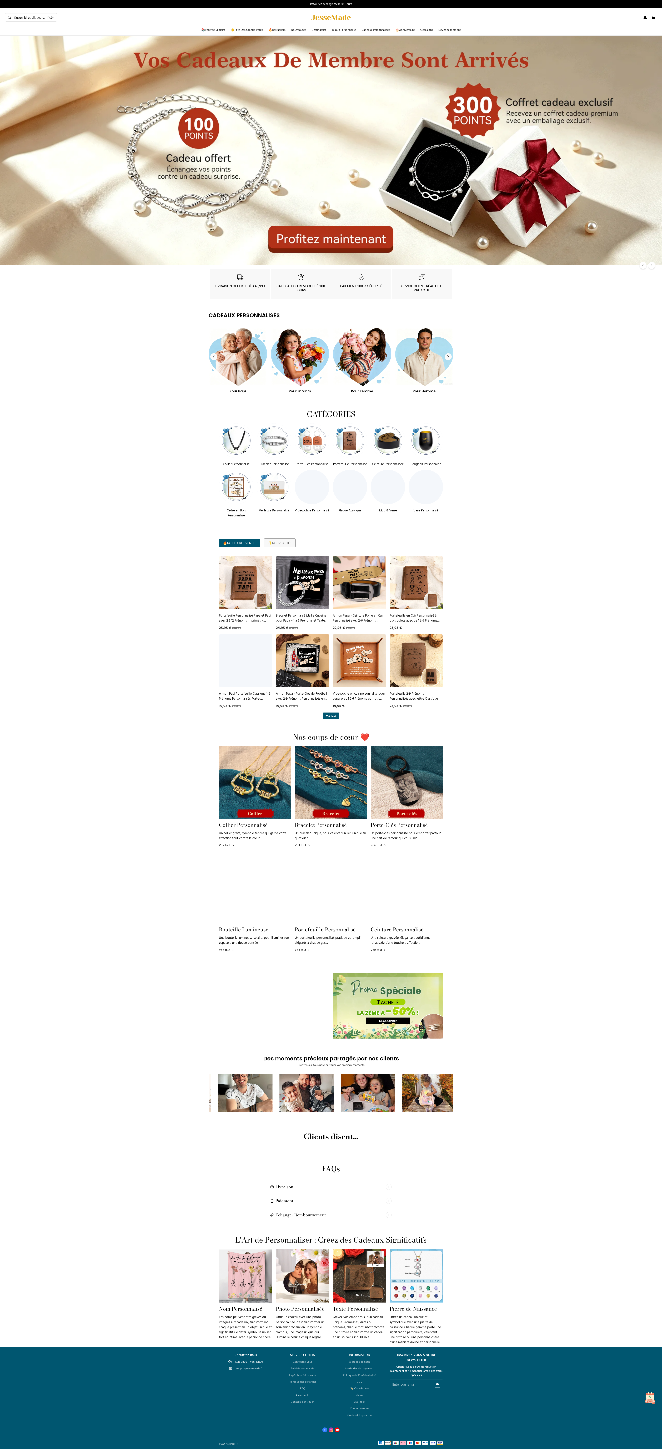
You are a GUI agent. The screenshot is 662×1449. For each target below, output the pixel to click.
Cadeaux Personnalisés (376, 30)
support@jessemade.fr (249, 1368)
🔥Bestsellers (276, 30)
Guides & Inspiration (359, 1415)
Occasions (426, 30)
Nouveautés (298, 30)
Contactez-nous (359, 1408)
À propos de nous (359, 1362)
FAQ (302, 1388)
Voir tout (331, 716)
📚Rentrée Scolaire (213, 30)
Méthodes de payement (359, 1368)
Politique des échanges (302, 1382)
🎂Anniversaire (405, 30)
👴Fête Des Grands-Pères (247, 30)
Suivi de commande (302, 1368)
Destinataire (319, 30)
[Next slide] (448, 356)
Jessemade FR (232, 1443)
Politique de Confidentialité (359, 1375)
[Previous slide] (213, 356)
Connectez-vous (302, 1362)
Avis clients (302, 1395)
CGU (359, 1382)
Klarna (359, 1395)
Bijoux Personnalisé (344, 30)
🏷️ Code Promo (359, 1388)
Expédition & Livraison (302, 1375)
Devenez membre (449, 30)
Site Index (359, 1402)
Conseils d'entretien (302, 1402)
